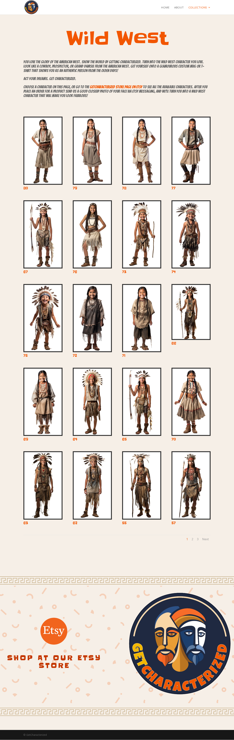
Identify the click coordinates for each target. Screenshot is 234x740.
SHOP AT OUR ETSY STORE (54, 661)
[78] (141, 183)
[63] (43, 517)
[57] (191, 517)
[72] (92, 350)
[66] (191, 338)
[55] (141, 517)
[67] (43, 266)
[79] (92, 183)
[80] (43, 183)
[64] (92, 434)
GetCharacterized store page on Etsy (116, 87)
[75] (43, 350)
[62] (92, 517)
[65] (141, 434)
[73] (141, 266)
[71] (141, 350)
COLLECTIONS (197, 7)
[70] (191, 434)
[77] (191, 183)
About (179, 7)
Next (205, 539)
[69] (43, 434)
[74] (191, 266)
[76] (92, 266)
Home (165, 7)
